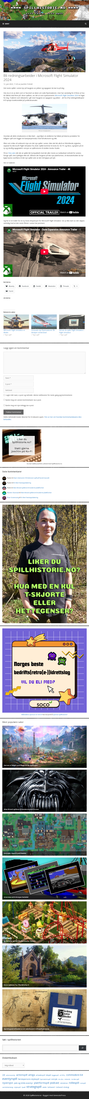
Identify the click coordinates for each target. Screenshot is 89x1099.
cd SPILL (62, 1075)
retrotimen (64, 1083)
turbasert (51, 1087)
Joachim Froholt (27, 84)
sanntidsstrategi (7, 1087)
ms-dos (61, 1079)
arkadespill (40, 1075)
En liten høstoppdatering (22, 483)
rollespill (74, 1083)
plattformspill (41, 1082)
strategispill (33, 1087)
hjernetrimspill (45, 1079)
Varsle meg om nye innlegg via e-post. (19, 405)
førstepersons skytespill (28, 1079)
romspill (83, 1083)
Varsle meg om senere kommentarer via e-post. (23, 400)
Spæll (23, 1087)
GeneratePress (59, 1095)
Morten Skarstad (13, 493)
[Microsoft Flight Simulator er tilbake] (16, 321)
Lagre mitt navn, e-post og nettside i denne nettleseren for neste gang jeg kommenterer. (39, 395)
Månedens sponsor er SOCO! (31, 714)
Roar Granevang (13, 497)
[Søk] (82, 1048)
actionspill (21, 1074)
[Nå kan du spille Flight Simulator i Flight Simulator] (72, 321)
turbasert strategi (62, 1087)
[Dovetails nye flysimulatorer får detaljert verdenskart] (44, 321)
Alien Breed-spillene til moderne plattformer (28, 488)
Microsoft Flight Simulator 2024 (66, 95)
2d (3, 1074)
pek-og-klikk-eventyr (23, 1083)
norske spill (75, 1079)
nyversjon (7, 1082)
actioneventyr (10, 1075)
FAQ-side (11, 153)
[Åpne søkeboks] (85, 23)
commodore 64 (74, 1074)
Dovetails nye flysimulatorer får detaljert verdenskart (43, 331)
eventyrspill (9, 1079)
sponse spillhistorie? (60, 714)
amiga (31, 1074)
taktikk (44, 1087)
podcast (54, 1082)
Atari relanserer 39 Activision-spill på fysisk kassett (31, 478)
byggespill (55, 1075)
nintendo (67, 1079)
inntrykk (54, 1079)
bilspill (48, 1075)
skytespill (17, 1087)
